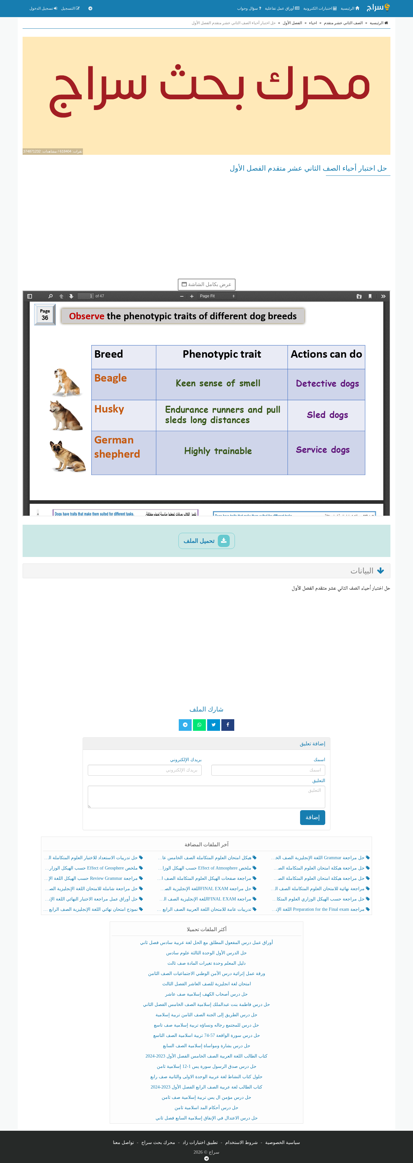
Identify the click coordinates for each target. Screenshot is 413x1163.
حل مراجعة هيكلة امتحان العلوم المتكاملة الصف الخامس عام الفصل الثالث (318, 878)
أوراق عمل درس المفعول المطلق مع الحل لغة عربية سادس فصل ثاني (206, 942)
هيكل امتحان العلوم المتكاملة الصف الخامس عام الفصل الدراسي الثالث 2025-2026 (204, 857)
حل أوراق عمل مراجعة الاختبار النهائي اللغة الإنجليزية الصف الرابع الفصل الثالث (91, 899)
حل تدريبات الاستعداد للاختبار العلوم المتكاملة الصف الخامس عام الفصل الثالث (91, 857)
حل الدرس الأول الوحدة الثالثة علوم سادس (206, 952)
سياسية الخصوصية (282, 1142)
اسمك (319, 759)
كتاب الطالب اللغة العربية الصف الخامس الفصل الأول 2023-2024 (206, 1056)
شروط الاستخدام (241, 1142)
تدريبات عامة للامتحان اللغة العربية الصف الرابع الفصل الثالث (204, 909)
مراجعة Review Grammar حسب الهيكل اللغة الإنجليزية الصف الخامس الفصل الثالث (91, 878)
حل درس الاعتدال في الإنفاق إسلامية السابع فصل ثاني (207, 1118)
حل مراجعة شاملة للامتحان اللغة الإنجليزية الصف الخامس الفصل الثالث (91, 888)
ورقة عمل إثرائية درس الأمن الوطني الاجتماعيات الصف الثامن (206, 973)
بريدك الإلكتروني (186, 759)
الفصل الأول (292, 23)
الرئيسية (348, 8)
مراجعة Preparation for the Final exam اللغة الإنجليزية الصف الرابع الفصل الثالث (318, 909)
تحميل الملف (200, 541)
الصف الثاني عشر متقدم (343, 23)
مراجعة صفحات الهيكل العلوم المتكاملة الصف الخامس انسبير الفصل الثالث (204, 878)
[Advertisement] (206, 227)
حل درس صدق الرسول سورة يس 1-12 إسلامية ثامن (207, 1066)
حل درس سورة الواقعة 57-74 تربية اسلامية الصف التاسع (206, 1035)
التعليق (318, 780)
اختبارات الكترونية (318, 8)
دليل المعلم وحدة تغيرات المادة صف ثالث (206, 963)
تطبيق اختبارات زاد (200, 1142)
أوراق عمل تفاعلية (280, 8)
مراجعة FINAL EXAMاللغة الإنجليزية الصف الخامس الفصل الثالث (204, 899)
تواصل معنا (123, 1142)
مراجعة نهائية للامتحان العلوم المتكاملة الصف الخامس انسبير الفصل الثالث (318, 888)
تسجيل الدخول (41, 8)
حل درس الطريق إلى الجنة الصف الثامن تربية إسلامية (206, 1014)
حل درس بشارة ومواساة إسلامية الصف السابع (206, 1045)
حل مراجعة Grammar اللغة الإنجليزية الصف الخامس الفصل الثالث (318, 857)
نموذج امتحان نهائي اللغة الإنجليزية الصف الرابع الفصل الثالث (91, 909)
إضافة (313, 817)
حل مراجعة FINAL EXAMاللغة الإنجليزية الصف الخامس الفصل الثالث (204, 888)
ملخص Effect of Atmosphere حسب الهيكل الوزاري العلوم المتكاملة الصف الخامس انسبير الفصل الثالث (204, 868)
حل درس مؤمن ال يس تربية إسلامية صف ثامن (206, 1097)
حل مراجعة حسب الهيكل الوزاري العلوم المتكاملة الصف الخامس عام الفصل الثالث (318, 899)
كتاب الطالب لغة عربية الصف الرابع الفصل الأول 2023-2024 (206, 1087)
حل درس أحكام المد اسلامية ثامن (206, 1107)
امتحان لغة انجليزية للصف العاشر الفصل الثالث (206, 983)
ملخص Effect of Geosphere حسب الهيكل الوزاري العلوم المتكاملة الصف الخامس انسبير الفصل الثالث (91, 868)
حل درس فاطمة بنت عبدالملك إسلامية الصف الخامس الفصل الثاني (206, 1004)
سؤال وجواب (248, 8)
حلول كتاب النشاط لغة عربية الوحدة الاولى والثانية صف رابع (206, 1076)
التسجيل (68, 8)
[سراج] (378, 8)
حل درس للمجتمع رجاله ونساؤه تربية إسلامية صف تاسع (206, 1025)
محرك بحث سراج (158, 1142)
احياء (313, 23)
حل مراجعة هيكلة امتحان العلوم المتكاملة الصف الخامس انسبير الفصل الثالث (318, 868)
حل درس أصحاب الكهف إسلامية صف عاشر (206, 994)
